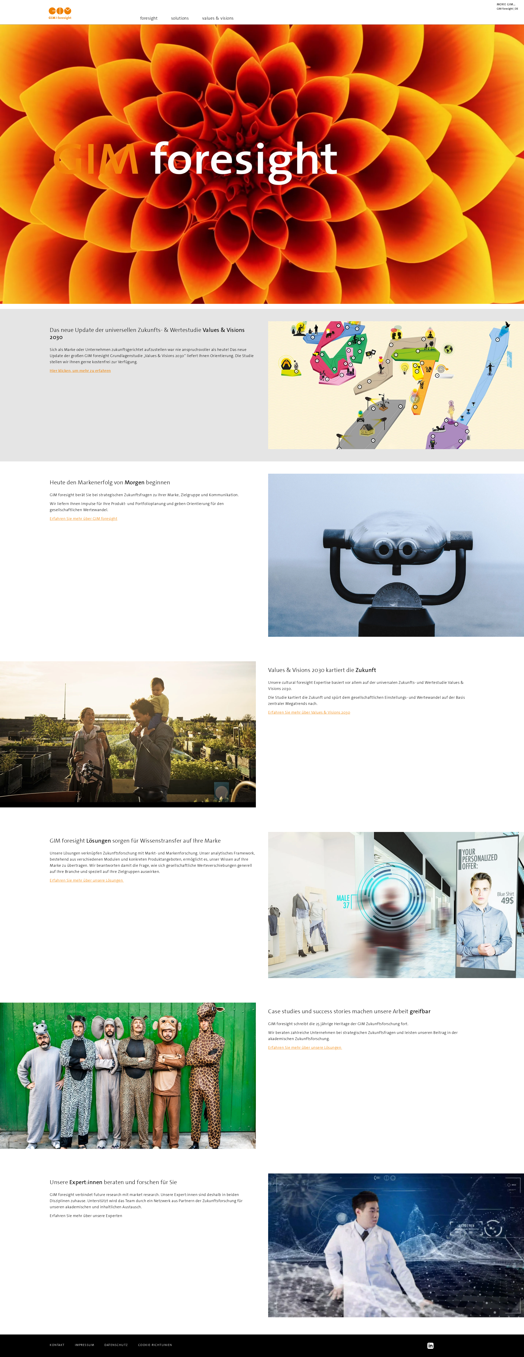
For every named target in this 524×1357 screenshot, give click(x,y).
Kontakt (57, 1345)
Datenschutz (116, 1345)
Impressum (84, 1345)
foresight (149, 18)
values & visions (218, 18)
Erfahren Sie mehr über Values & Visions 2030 (309, 712)
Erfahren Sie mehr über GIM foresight (83, 518)
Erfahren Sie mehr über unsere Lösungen (87, 880)
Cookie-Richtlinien (155, 1345)
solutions (180, 18)
